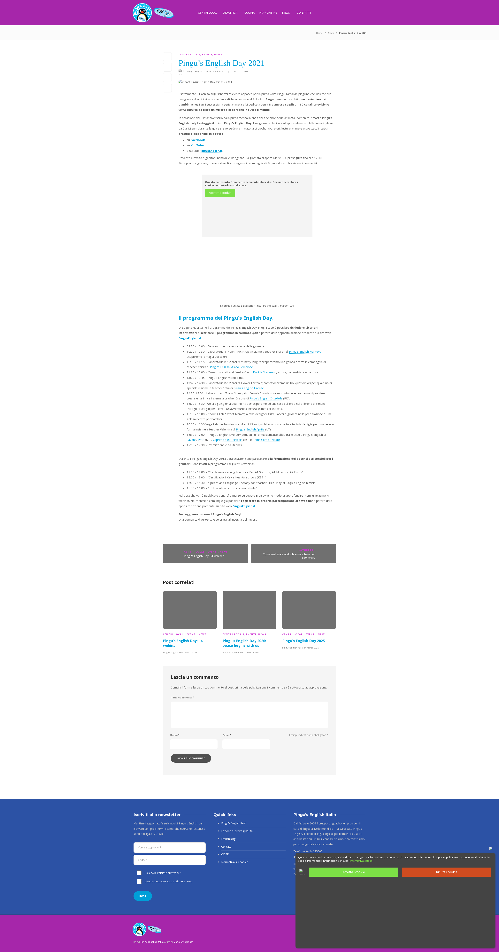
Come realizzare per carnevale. (289, 556)
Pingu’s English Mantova (305, 351)
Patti (201, 440)
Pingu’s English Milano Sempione (231, 367)
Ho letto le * (163, 873)
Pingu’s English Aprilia (250, 429)
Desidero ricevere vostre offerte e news (168, 881)
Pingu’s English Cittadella (266, 398)
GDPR (225, 854)
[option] (190, 622)
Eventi (207, 54)
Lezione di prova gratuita (237, 831)
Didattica (230, 12)
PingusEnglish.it (211, 151)
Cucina (249, 12)
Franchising (268, 12)
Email (226, 735)
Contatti (304, 12)
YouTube (197, 145)
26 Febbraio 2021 (217, 71)
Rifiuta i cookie (446, 872)
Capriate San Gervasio (227, 440)
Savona (191, 440)
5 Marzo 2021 (191, 652)
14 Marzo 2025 (311, 647)
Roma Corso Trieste (266, 440)
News (286, 12)
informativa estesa (361, 860)
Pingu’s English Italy (233, 823)
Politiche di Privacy (168, 873)
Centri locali (208, 12)
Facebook (198, 140)
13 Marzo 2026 (251, 652)
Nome (174, 735)
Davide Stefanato (264, 372)
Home (319, 32)
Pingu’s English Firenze (249, 388)
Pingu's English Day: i (204, 556)
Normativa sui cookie (234, 862)
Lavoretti (307, 549)
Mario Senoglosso (183, 942)
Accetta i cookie (220, 193)
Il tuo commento (182, 697)
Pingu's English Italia (197, 71)
